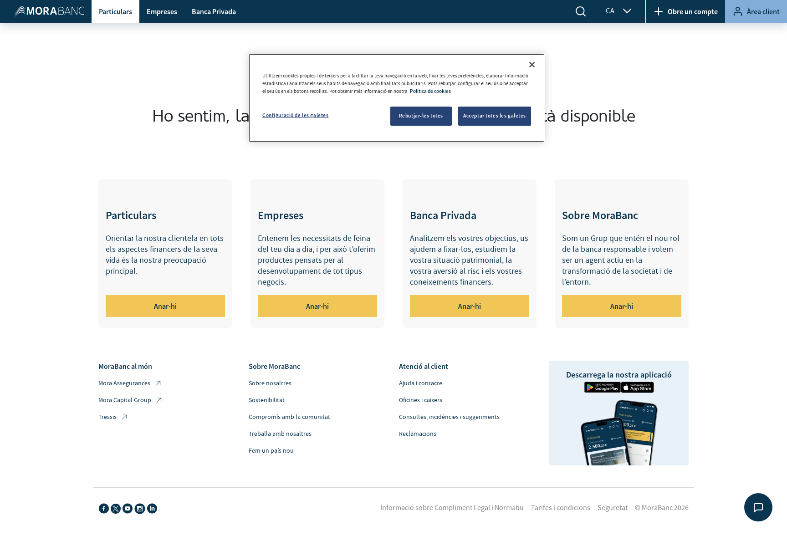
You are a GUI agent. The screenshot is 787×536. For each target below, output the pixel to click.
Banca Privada (214, 11)
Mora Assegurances (124, 383)
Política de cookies (430, 91)
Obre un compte (693, 11)
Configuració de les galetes (295, 115)
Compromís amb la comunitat (289, 417)
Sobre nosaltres (270, 383)
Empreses (162, 11)
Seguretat (613, 507)
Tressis (107, 417)
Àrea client (763, 11)
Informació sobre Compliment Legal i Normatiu (452, 507)
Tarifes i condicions (560, 507)
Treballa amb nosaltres (280, 434)
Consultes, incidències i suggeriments (449, 417)
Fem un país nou (271, 451)
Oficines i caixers (420, 400)
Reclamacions (417, 434)
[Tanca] (532, 65)
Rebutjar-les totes (421, 115)
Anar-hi (165, 306)
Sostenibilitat (267, 400)
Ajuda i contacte (420, 383)
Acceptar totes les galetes (494, 115)
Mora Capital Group (124, 400)
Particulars (115, 11)
